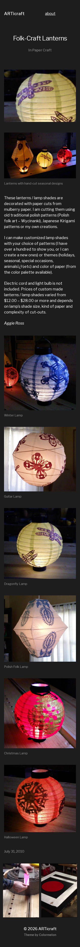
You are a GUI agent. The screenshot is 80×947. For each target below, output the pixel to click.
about (50, 13)
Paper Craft (42, 50)
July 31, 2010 (14, 851)
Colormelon (47, 935)
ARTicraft (14, 13)
